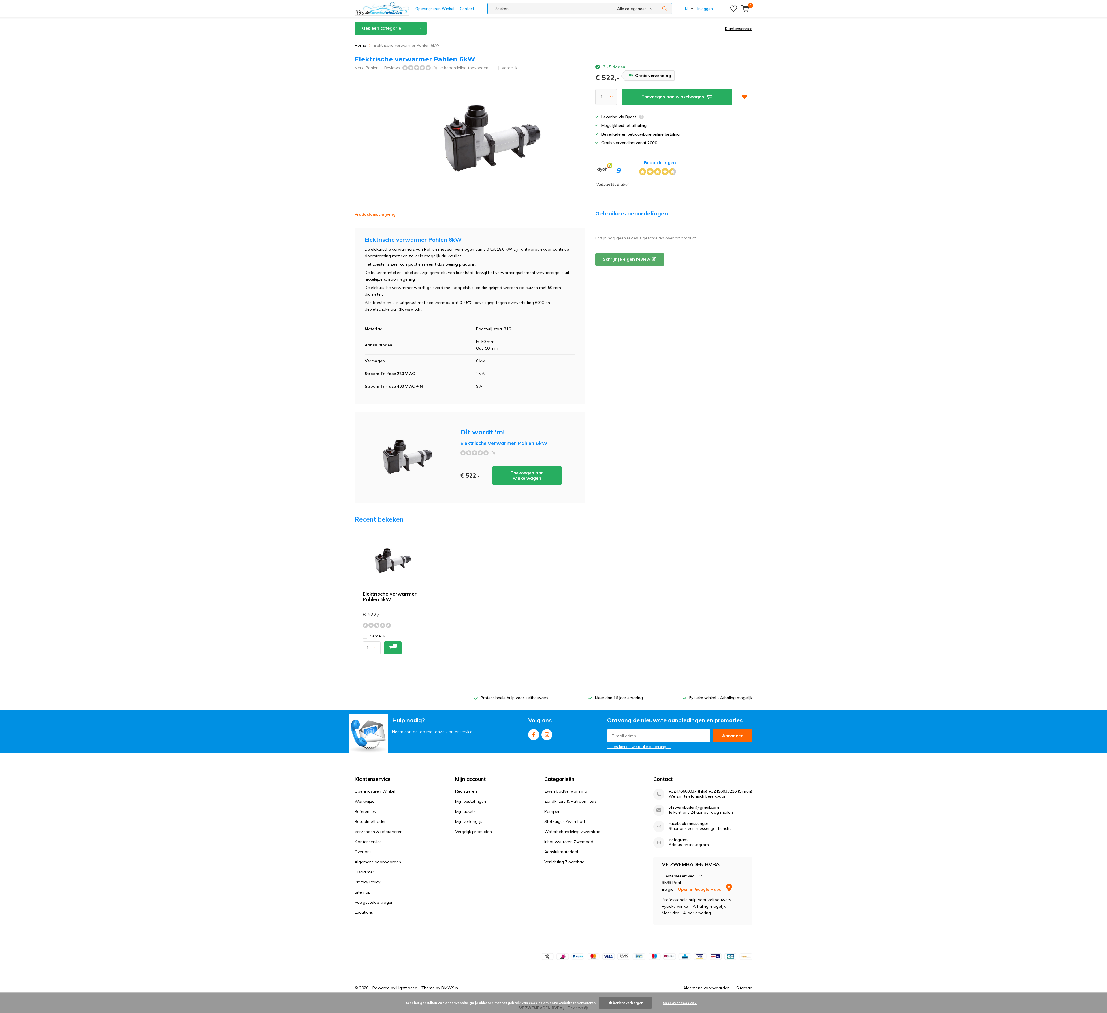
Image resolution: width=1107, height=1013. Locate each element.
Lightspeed (406, 988)
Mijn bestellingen (470, 801)
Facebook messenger (688, 823)
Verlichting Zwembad (564, 861)
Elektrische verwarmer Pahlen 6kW (390, 596)
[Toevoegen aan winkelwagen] (393, 647)
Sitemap (363, 892)
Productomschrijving (375, 214)
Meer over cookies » (680, 1003)
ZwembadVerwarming (565, 791)
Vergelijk (377, 636)
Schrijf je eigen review (627, 259)
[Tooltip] (641, 117)
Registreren (466, 791)
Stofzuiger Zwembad (564, 821)
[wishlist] (733, 8)
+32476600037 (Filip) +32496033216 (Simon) (710, 791)
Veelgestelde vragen (374, 902)
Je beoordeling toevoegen (463, 67)
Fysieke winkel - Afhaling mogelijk (720, 697)
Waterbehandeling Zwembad (572, 831)
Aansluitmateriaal (561, 851)
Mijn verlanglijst (469, 821)
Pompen (552, 811)
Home (360, 45)
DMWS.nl (450, 988)
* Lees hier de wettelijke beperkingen (639, 746)
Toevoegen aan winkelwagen (527, 475)
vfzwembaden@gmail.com (694, 807)
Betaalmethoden (371, 821)
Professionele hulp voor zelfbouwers (514, 697)
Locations (364, 912)
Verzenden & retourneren (378, 831)
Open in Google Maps (700, 889)
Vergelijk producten (473, 831)
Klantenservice (738, 28)
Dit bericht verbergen (625, 1003)
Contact (467, 8)
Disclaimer (364, 872)
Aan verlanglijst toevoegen (744, 97)
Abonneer (732, 735)
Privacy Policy (367, 882)
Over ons (363, 851)
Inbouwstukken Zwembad (568, 841)
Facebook (533, 734)
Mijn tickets (465, 811)
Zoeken (665, 8)
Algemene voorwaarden (378, 861)
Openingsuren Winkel (434, 8)
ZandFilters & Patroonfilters (570, 801)
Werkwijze (364, 801)
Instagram (546, 734)
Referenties (365, 811)
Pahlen (372, 67)
